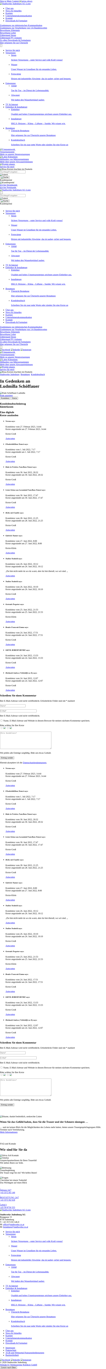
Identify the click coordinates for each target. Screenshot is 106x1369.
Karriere (9, 13)
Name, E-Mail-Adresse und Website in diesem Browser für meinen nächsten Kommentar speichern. (46, 721)
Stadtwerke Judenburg (9, 374)
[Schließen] (1, 347)
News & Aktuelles (14, 11)
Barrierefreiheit (12, 1355)
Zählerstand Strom (8, 35)
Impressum (10, 1348)
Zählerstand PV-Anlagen (11, 38)
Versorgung (11, 53)
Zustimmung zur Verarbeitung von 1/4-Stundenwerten (23, 28)
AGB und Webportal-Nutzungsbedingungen (25, 1353)
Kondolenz (5, 398)
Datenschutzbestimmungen (34, 762)
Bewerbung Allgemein (10, 30)
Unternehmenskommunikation (19, 16)
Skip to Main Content (9, 1)
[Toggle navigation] (1, 192)
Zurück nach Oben (8, 1368)
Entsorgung (11, 83)
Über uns (10, 8)
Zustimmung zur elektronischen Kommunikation (21, 25)
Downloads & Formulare (16, 21)
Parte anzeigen (6, 395)
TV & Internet (12, 104)
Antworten (10, 438)
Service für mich (13, 50)
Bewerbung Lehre (8, 33)
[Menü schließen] (1, 45)
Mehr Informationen (9, 1132)
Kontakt (9, 18)
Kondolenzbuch (38, 374)
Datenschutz (11, 1350)
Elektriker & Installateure (16, 107)
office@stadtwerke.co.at (13, 1224)
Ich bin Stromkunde (9, 185)
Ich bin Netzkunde (8, 187)
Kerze (14, 398)
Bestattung (10, 128)
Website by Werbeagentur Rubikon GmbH (18, 1365)
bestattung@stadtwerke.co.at (15, 1227)
